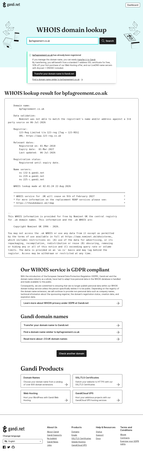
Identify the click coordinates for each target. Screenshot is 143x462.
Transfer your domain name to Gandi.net (54, 73)
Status (99, 432)
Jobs (49, 445)
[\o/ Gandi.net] (23, 429)
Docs (98, 438)
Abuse (123, 434)
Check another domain (71, 353)
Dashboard (132, 5)
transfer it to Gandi (86, 59)
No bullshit (52, 438)
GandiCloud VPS (79, 445)
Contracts (125, 438)
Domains (75, 432)
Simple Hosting (78, 442)
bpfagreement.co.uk (42, 55)
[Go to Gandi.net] (11, 4)
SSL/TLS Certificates (81, 438)
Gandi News (52, 442)
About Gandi (53, 432)
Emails (74, 435)
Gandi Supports (54, 435)
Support (100, 435)
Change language (11, 436)
